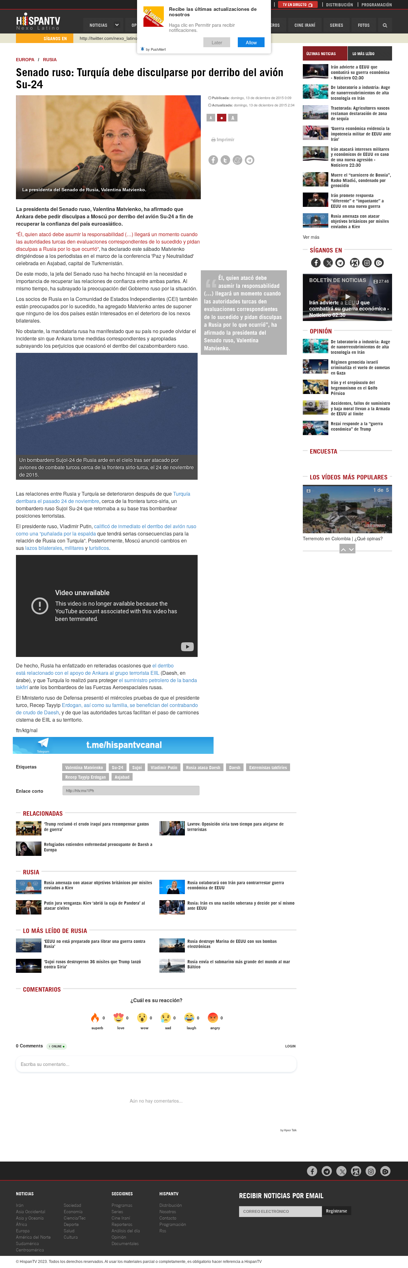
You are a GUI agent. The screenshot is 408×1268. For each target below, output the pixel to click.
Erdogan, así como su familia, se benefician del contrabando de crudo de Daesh (107, 708)
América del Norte (33, 1236)
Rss (162, 1230)
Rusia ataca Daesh (203, 767)
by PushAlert (156, 49)
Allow (251, 42)
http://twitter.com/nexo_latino (108, 38)
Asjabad (122, 777)
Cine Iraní (305, 25)
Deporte (71, 1224)
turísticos (99, 547)
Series (336, 25)
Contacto (167, 1217)
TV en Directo (295, 4)
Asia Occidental (30, 1211)
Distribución (339, 4)
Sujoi (137, 767)
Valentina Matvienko (84, 767)
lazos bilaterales (43, 547)
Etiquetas (26, 766)
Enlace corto (29, 791)
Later (217, 42)
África (21, 1224)
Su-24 (117, 767)
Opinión (119, 1236)
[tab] (325, 53)
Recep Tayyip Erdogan (85, 777)
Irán (20, 1205)
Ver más (311, 237)
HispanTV (38, 20)
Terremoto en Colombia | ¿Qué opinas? (343, 538)
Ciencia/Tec (75, 1217)
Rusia (50, 59)
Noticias (98, 25)
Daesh (234, 767)
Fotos (364, 25)
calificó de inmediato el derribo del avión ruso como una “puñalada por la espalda (106, 529)
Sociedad (72, 1205)
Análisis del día (126, 1230)
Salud (69, 1230)
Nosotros (167, 1211)
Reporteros (122, 1224)
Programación (376, 4)
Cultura (71, 1236)
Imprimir (225, 139)
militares (74, 547)
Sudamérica (27, 1243)
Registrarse (336, 1210)
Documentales (125, 1243)
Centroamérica (30, 1249)
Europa (25, 59)
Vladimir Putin (164, 767)
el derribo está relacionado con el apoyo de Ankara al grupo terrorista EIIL (95, 669)
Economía (73, 1211)
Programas (122, 1205)
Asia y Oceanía (30, 1217)
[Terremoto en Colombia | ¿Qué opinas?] (347, 509)
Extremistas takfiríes (268, 767)
